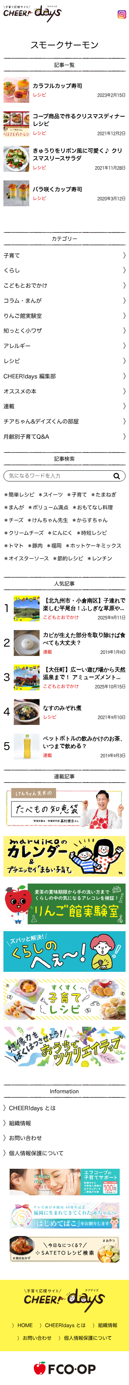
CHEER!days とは (32, 1108)
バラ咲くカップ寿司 (57, 189)
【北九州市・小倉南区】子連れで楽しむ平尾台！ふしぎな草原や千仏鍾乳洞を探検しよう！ (84, 605)
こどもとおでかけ (61, 617)
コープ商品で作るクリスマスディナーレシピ (79, 120)
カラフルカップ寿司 (57, 85)
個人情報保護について (36, 1153)
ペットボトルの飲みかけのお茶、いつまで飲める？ (84, 742)
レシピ (39, 95)
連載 (8, 406)
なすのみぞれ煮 (62, 707)
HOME (24, 1325)
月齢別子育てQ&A (26, 436)
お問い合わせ (25, 1138)
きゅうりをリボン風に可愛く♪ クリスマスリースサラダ (77, 154)
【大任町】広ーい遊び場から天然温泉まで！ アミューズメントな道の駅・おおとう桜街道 (84, 674)
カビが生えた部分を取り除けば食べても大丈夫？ (84, 638)
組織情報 (20, 1123)
